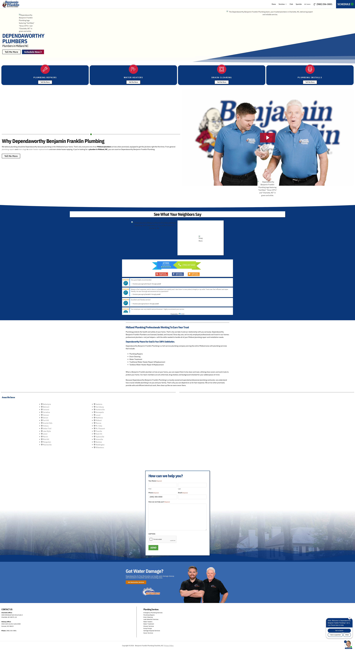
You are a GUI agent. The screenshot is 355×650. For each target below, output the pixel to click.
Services (282, 4)
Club (291, 4)
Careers (308, 4)
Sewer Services (148, 633)
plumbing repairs (8, 149)
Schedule (343, 4)
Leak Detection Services (150, 619)
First (149, 489)
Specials (299, 4)
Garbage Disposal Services (151, 631)
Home (274, 4)
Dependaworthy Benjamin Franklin (11, 4)
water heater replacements (39, 149)
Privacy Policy (169, 645)
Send (153, 547)
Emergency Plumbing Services (152, 613)
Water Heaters (147, 622)
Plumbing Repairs (149, 615)
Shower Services (148, 626)
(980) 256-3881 (324, 4)
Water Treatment (148, 624)
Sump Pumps (147, 628)
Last (179, 489)
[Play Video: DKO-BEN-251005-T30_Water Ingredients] (267, 137)
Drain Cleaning (148, 617)
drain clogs (22, 149)
